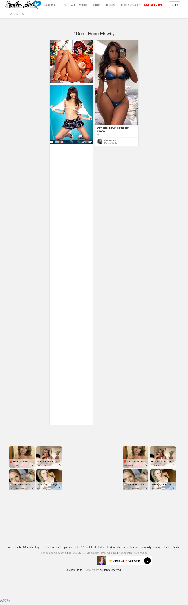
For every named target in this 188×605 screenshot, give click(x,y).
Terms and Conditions (53, 552)
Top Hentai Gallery (130, 4)
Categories (50, 4)
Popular (95, 4)
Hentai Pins (125, 552)
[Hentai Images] (71, 60)
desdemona (110, 140)
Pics (64, 4)
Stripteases (140, 552)
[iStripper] (71, 114)
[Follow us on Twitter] (11, 13)
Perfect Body (110, 142)
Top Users (109, 4)
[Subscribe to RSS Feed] (16, 13)
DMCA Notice (109, 552)
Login (174, 4)
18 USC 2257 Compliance (84, 552)
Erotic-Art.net (91, 570)
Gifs (73, 4)
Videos (83, 4)
